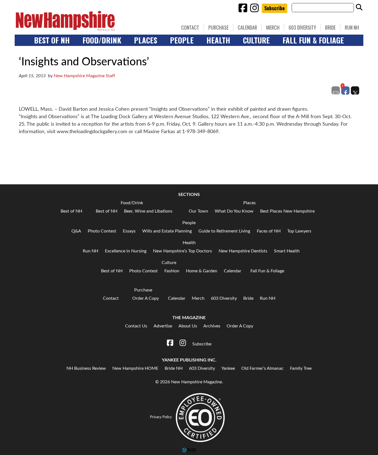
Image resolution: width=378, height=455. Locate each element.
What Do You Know (234, 211)
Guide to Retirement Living (224, 231)
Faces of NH (269, 231)
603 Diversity (302, 27)
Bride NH (174, 368)
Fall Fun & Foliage (313, 40)
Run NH (352, 27)
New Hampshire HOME (135, 368)
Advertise (163, 326)
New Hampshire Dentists (243, 251)
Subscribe (274, 8)
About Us (187, 326)
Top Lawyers (299, 231)
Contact (190, 27)
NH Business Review (86, 368)
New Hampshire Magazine (91, 20)
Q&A (76, 231)
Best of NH (52, 40)
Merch (272, 27)
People (182, 40)
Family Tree (301, 368)
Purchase (218, 27)
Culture (256, 40)
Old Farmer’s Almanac (262, 368)
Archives (211, 326)
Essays (129, 231)
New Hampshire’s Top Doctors (182, 251)
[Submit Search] (359, 7)
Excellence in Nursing (125, 251)
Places (145, 40)
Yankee (228, 368)
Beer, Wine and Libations (148, 211)
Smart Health (287, 251)
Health (218, 40)
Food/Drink (101, 40)
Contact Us (136, 326)
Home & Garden (201, 271)
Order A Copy (145, 298)
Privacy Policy (161, 417)
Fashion (171, 271)
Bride (330, 27)
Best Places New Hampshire (287, 211)
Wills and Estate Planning (167, 231)
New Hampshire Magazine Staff (84, 76)
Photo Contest (102, 231)
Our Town (198, 211)
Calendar (247, 27)
